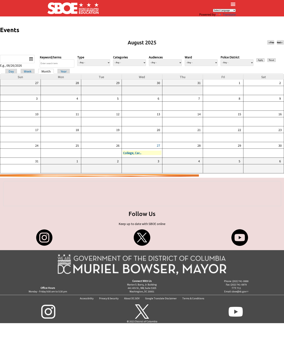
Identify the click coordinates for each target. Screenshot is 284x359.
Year (64, 71)
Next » (279, 42)
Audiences (156, 57)
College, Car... (132, 153)
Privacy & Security (108, 298)
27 (158, 145)
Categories (120, 57)
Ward (188, 57)
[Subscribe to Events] (99, 175)
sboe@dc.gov (239, 291)
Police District (230, 57)
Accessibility (87, 298)
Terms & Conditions (193, 298)
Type (80, 57)
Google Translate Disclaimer (161, 298)
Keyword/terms (50, 57)
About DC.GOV (132, 298)
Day (11, 71)
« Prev (271, 42)
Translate (229, 14)
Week (27, 71)
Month (46, 71)
